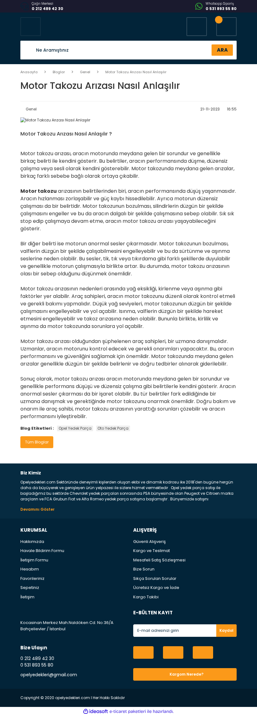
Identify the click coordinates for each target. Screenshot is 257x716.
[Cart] (226, 26)
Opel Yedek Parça (75, 428)
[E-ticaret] (127, 711)
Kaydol (226, 630)
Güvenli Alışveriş (149, 542)
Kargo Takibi (146, 597)
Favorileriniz (32, 578)
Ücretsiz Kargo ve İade (156, 588)
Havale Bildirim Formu (42, 551)
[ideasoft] (95, 711)
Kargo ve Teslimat (151, 551)
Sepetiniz (29, 588)
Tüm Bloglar (37, 442)
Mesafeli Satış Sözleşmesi (159, 560)
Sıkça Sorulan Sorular (154, 578)
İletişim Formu (34, 560)
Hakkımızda (32, 542)
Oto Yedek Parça (112, 428)
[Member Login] (196, 26)
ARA (222, 50)
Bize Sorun (144, 569)
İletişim (27, 597)
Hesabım (29, 569)
